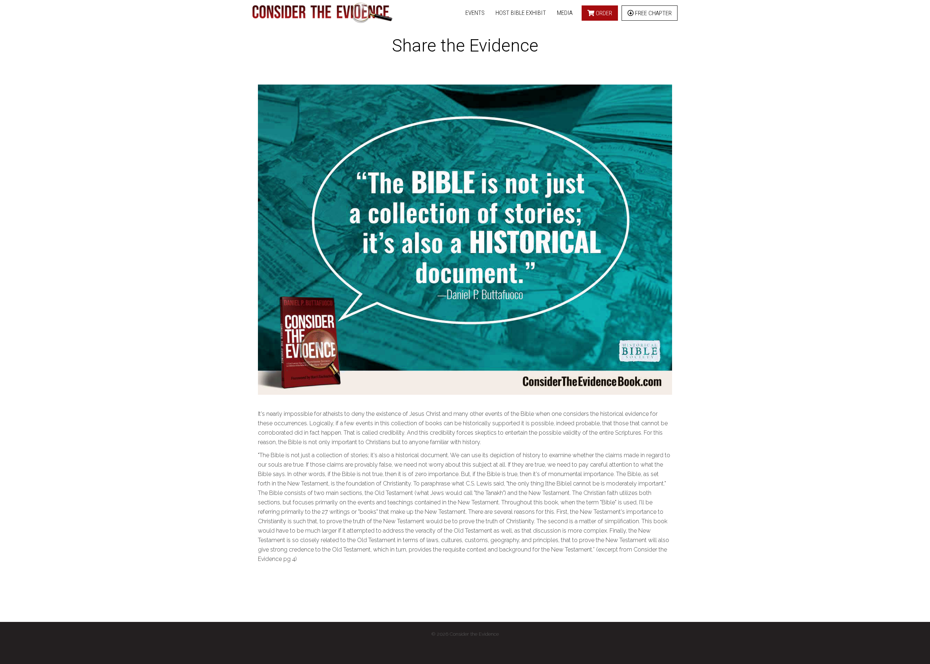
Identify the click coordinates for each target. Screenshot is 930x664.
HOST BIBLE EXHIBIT (521, 12)
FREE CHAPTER (653, 13)
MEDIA (565, 12)
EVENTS (475, 12)
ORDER (603, 13)
